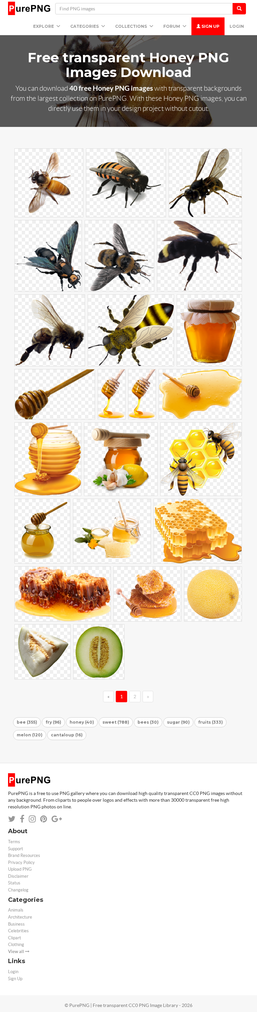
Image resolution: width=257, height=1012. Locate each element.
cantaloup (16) (67, 734)
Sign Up (210, 26)
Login (237, 26)
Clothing (16, 944)
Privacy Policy (21, 862)
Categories (85, 26)
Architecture (20, 917)
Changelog (18, 889)
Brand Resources (24, 855)
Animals (15, 910)
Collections (131, 26)
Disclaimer (18, 876)
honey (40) (82, 722)
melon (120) (29, 734)
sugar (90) (178, 722)
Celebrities (18, 930)
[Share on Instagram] (32, 818)
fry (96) (53, 722)
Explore (44, 26)
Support (15, 848)
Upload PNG (20, 869)
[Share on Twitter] (11, 818)
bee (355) (27, 722)
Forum (172, 26)
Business (16, 924)
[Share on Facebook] (22, 818)
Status (14, 882)
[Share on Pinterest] (43, 818)
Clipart (14, 937)
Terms (14, 841)
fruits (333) (210, 722)
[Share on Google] (57, 818)
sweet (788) (115, 722)
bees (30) (148, 722)
